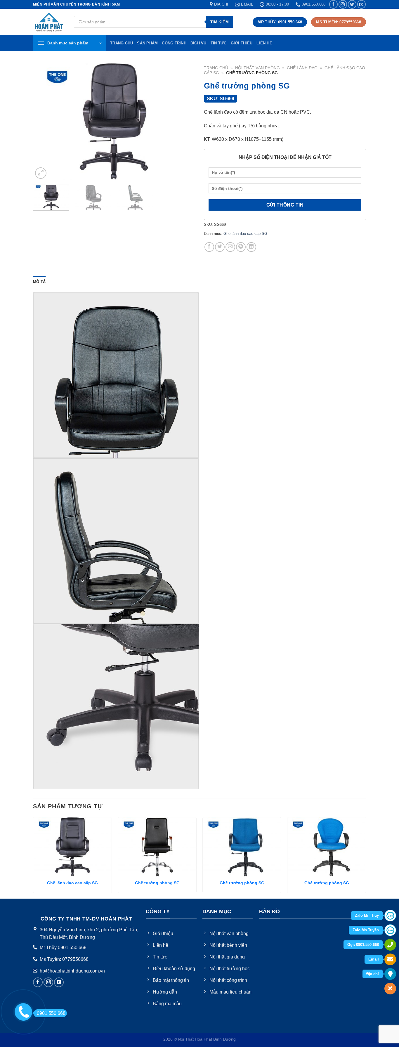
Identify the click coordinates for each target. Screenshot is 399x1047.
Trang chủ (216, 68)
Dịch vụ (198, 43)
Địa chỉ (372, 974)
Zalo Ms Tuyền (366, 930)
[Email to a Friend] (230, 247)
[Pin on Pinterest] (241, 247)
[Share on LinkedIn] (251, 247)
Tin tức (219, 43)
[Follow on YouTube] (59, 982)
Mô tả (39, 282)
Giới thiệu (242, 43)
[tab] (39, 282)
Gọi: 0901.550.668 (363, 944)
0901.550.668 (51, 1013)
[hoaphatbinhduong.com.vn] (49, 22)
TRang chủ (121, 43)
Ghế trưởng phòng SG (157, 882)
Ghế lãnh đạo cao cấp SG (245, 233)
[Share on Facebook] (209, 247)
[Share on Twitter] (220, 247)
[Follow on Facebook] (333, 4)
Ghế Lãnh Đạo (302, 68)
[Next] (184, 121)
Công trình (174, 43)
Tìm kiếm (219, 22)
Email (373, 959)
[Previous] (43, 121)
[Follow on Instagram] (343, 4)
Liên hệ (264, 43)
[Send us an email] (361, 4)
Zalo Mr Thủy (367, 915)
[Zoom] (40, 173)
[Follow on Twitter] (352, 4)
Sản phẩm (147, 43)
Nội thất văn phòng (257, 68)
